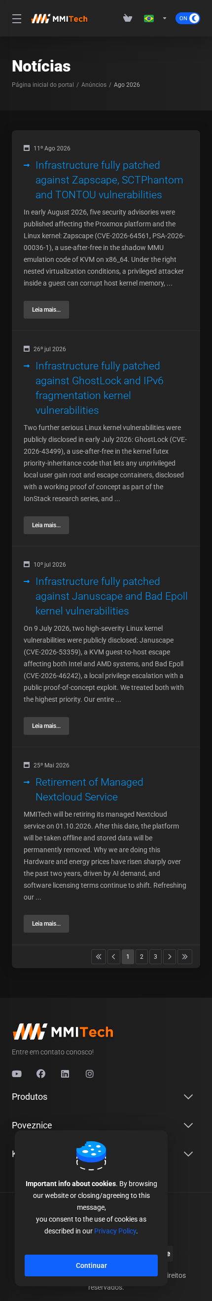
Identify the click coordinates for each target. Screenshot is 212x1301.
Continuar (91, 1265)
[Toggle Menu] (15, 18)
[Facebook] (41, 1074)
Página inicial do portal (43, 84)
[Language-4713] (156, 18)
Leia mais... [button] (46, 309)
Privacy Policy (115, 1231)
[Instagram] (90, 1074)
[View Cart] (129, 18)
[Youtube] (16, 1074)
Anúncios (93, 84)
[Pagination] (98, 956)
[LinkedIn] (65, 1074)
